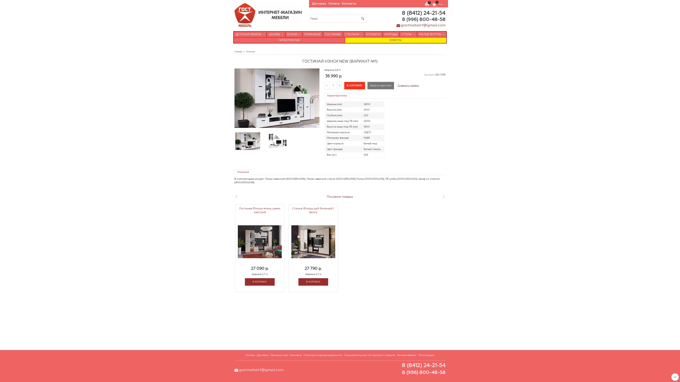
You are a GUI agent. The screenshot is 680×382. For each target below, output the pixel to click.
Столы (406, 34)
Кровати (373, 34)
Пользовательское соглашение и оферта (369, 355)
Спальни (352, 34)
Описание (243, 172)
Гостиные (333, 34)
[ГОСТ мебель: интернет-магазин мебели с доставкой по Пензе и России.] (268, 14)
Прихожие (312, 34)
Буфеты (395, 40)
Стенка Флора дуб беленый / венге (313, 210)
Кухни (292, 34)
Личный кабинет (407, 355)
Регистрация (426, 355)
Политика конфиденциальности (323, 355)
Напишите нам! (279, 355)
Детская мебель (249, 34)
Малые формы (430, 34)
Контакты (349, 3)
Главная (238, 52)
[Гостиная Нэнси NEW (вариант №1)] (276, 98)
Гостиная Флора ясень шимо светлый (259, 210)
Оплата (333, 3)
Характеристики (337, 95)
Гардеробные (289, 40)
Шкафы (274, 34)
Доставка (319, 3)
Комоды (390, 34)
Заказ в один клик (381, 85)
